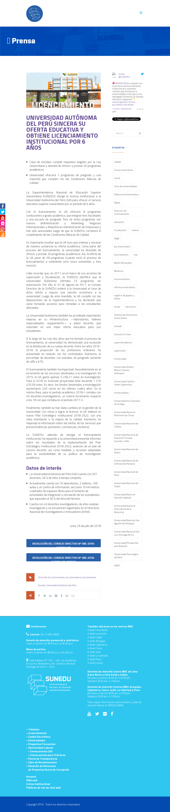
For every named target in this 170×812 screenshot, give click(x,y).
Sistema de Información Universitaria (126, 316)
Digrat (117, 202)
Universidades (121, 392)
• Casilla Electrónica (38, 737)
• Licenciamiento (36, 733)
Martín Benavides (123, 262)
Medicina (118, 271)
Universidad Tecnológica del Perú (126, 555)
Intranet (31, 777)
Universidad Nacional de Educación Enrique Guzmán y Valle (126, 438)
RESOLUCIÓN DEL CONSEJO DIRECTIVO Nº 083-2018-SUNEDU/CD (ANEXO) (63, 559)
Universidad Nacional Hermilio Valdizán (124, 496)
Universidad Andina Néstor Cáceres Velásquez (124, 370)
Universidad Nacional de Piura (126, 473)
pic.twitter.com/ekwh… (123, 104)
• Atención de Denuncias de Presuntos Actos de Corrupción (47, 768)
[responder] (137, 108)
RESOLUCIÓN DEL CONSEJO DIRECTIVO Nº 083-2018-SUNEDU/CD (63, 545)
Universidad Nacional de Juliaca (126, 450)
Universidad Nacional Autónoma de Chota (124, 413)
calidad (117, 161)
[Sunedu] (114, 80)
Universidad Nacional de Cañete (126, 425)
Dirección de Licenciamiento (51, 577)
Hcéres (135, 230)
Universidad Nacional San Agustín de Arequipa (126, 521)
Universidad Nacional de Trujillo (126, 484)
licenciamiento (89, 577)
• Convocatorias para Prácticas (46, 755)
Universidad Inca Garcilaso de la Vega (127, 402)
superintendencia (123, 342)
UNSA (117, 565)
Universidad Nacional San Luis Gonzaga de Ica (126, 533)
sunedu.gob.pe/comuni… (124, 102)
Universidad (120, 358)
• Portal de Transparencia (41, 759)
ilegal (116, 238)
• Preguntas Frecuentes (40, 744)
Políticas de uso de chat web (43, 788)
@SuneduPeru (124, 76)
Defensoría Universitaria (126, 194)
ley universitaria (73, 577)
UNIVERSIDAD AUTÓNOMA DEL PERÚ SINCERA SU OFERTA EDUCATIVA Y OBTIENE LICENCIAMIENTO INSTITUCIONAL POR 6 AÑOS (62, 132)
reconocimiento (122, 279)
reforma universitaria (124, 287)
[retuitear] (140, 108)
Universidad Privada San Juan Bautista (126, 544)
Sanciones (130, 306)
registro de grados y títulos (124, 297)
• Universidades (35, 740)
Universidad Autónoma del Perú (61, 585)
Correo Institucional (38, 784)
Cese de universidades (125, 186)
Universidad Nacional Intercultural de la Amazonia (124, 509)
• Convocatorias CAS (40, 751)
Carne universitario (123, 170)
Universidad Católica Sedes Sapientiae (124, 383)
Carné (117, 178)
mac (136, 254)
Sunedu (41, 585)
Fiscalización (120, 230)
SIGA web (31, 780)
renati (117, 306)
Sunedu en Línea (122, 334)
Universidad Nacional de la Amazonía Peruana (126, 462)
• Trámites (32, 729)
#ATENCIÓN (121, 83)
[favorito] (143, 108)
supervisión (120, 350)
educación (119, 222)
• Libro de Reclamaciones (41, 762)
